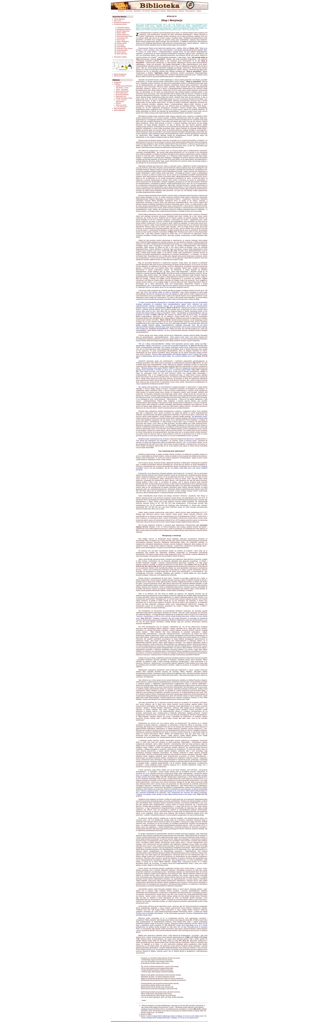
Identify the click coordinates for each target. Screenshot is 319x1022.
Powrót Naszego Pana (124, 36)
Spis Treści (117, 21)
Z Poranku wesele (123, 27)
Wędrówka (137, 11)
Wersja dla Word (119, 76)
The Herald (146, 11)
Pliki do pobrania (119, 108)
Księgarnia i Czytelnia (158, 11)
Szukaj (198, 11)
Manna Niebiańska (122, 91)
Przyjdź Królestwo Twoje (124, 98)
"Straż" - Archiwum (122, 89)
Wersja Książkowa (120, 74)
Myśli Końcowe (122, 54)
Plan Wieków (121, 47)
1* (156, 56)
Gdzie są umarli (121, 105)
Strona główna (190, 11)
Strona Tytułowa (119, 19)
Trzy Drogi (120, 45)
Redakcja (121, 11)
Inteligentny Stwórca (124, 29)
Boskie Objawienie (123, 31)
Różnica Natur (122, 43)
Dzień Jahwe (121, 52)
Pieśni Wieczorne (122, 93)
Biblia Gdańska (172, 11)
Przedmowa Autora (120, 24)
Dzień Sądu (121, 40)
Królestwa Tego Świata (124, 48)
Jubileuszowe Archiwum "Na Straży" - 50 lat (124, 87)
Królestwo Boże (122, 50)
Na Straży (129, 11)
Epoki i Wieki (121, 33)
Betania (181, 11)
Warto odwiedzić (119, 110)
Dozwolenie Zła (122, 38)
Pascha (118, 103)
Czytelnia (117, 84)
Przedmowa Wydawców (122, 22)
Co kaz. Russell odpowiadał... (121, 100)
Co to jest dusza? (121, 107)
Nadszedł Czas (121, 96)
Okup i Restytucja (123, 41)
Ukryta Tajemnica (123, 34)
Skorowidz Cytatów (120, 57)
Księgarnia (117, 82)
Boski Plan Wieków (122, 95)
